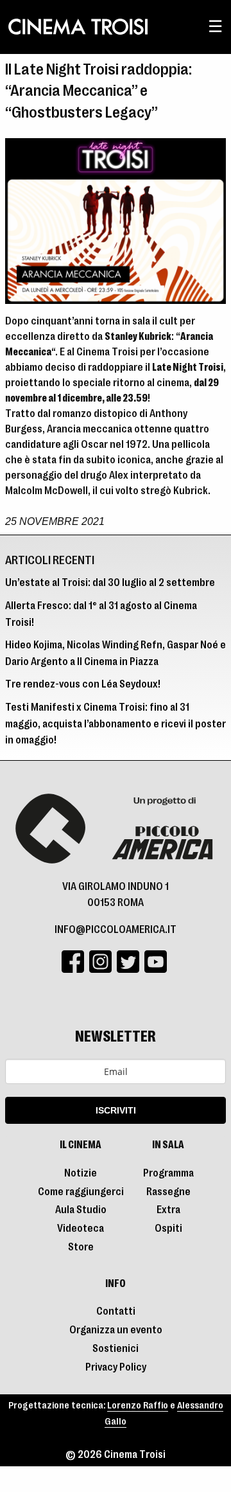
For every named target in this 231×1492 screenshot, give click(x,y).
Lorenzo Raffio (137, 1405)
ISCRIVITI (116, 1110)
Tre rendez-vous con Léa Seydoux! (82, 684)
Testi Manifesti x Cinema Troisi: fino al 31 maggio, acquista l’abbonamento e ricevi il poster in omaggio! (115, 724)
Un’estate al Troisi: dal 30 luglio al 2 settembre (110, 583)
